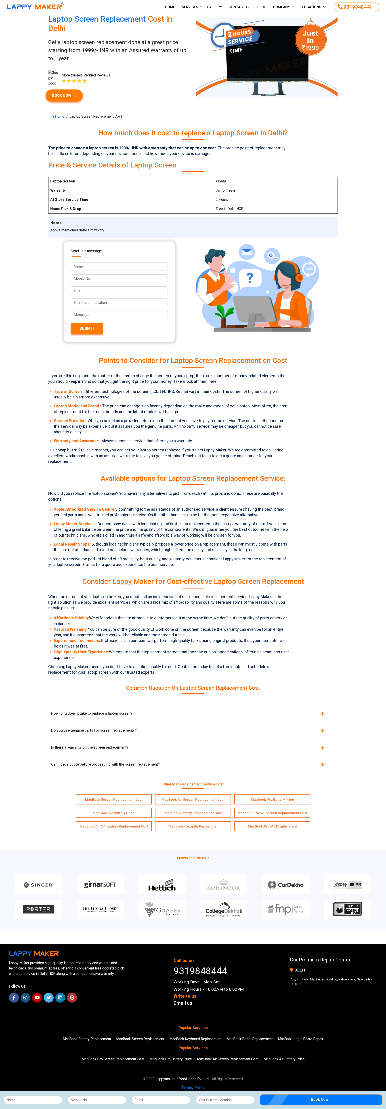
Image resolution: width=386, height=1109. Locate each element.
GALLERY (214, 7)
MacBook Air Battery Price (114, 813)
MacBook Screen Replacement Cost (114, 800)
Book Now (64, 95)
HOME (170, 7)
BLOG (261, 7)
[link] (209, 1003)
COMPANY (281, 7)
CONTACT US (240, 7)
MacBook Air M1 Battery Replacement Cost (114, 826)
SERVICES (190, 7)
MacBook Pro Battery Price (272, 800)
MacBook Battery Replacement (87, 1039)
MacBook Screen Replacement (140, 1039)
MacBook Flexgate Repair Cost (193, 826)
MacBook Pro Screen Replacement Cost (113, 1059)
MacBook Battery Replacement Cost (193, 813)
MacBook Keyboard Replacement (195, 1039)
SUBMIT (86, 328)
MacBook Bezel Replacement (250, 1039)
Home (59, 116)
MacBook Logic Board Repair (300, 1039)
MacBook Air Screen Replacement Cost (193, 800)
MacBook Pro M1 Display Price (272, 826)
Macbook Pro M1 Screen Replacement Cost (272, 813)
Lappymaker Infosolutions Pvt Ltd (182, 1079)
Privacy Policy (193, 1088)
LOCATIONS (311, 7)
